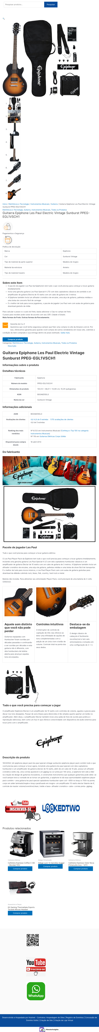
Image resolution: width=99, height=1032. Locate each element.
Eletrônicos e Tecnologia (19, 204)
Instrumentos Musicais (40, 204)
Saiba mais (65, 333)
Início (5, 204)
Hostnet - (33, 1017)
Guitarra (54, 204)
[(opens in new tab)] (36, 967)
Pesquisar (51, 4)
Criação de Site (46, 1020)
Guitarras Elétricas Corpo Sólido (53, 436)
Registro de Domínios (75, 1017)
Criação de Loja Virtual (63, 1020)
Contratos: (41, 1017)
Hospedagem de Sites (55, 1017)
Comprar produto (15, 339)
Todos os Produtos (59, 210)
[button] (4, 19)
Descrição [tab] (12, 346)
